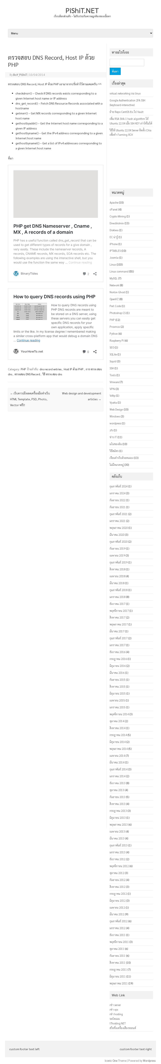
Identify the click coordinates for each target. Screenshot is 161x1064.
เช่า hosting (116, 1014)
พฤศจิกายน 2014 (119, 714)
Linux (113, 264)
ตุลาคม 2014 (117, 721)
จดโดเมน (115, 1018)
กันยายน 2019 (117, 548)
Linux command (119, 271)
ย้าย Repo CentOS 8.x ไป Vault (126, 112)
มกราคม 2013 (117, 852)
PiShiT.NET (82, 10)
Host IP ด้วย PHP (73, 369)
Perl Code (115, 306)
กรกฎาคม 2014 (118, 735)
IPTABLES (115, 250)
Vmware (114, 382)
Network (114, 285)
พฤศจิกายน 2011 (119, 942)
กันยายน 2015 (117, 679)
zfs (111, 430)
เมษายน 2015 (117, 700)
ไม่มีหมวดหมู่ (117, 464)
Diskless (114, 230)
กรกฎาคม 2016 (118, 659)
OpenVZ (114, 299)
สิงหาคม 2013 (117, 804)
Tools (113, 375)
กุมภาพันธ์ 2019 (118, 562)
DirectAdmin (117, 223)
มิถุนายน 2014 (118, 742)
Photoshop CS (118, 313)
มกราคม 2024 (117, 493)
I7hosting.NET (118, 1023)
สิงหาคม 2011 (117, 962)
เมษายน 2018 (117, 576)
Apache (114, 202)
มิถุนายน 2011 (118, 976)
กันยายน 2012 (117, 880)
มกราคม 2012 (117, 928)
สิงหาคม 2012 (117, 886)
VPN (112, 389)
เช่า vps (114, 1009)
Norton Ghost (117, 292)
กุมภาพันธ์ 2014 (118, 769)
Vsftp (112, 395)
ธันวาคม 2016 (117, 652)
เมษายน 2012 (117, 907)
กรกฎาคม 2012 (118, 893)
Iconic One (111, 1060)
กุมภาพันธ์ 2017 (118, 638)
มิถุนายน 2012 (118, 900)
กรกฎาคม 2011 (118, 969)
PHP (23, 369)
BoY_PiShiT (20, 74)
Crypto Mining (118, 216)
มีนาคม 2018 (117, 583)
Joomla (114, 257)
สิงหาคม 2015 (117, 686)
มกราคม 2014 (117, 776)
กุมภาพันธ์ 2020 (118, 541)
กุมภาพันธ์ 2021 (118, 514)
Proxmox (115, 326)
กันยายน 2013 (117, 797)
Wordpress (149, 1060)
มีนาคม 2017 (117, 631)
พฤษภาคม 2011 (119, 983)
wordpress (115, 423)
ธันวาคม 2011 (117, 935)
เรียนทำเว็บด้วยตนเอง (121, 458)
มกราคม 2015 (117, 707)
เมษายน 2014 (117, 755)
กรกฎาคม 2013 (118, 810)
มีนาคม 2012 (117, 914)
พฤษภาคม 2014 (119, 748)
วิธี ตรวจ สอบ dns (52, 374)
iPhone (114, 244)
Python (114, 333)
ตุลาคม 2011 (117, 948)
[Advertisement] (55, 623)
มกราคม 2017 (117, 645)
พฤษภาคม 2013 (119, 824)
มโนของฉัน (116, 444)
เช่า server (115, 1005)
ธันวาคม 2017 (117, 604)
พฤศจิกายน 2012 (119, 866)
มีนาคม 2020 (117, 534)
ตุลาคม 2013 (117, 790)
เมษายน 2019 (117, 555)
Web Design (116, 409)
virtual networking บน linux (125, 93)
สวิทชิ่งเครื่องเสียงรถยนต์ (123, 1028)
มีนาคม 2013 (117, 838)
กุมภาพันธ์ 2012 (118, 921)
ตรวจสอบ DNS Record (27, 374)
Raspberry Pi (117, 340)
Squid (113, 361)
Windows (115, 416)
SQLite (113, 354)
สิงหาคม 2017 (117, 617)
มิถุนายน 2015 (118, 693)
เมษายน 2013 (117, 831)
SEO (112, 347)
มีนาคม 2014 (117, 762)
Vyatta (113, 402)
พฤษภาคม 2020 (119, 527)
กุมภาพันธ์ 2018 (118, 590)
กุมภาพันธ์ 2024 (118, 486)
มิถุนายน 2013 (118, 817)
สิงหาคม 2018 (117, 569)
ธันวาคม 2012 (117, 859)
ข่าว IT (113, 437)
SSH (112, 368)
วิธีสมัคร (114, 451)
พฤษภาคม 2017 (119, 624)
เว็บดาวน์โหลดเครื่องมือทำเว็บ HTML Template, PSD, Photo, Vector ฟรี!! (30, 399)
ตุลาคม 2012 (117, 873)
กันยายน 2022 (117, 500)
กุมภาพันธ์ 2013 (118, 845)
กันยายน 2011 (117, 955)
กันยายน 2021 (117, 507)
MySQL (113, 278)
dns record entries (50, 369)
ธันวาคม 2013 (117, 783)
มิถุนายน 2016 (118, 666)
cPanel (114, 209)
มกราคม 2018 (117, 597)
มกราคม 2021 (117, 521)
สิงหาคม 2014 (117, 728)
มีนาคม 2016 (117, 672)
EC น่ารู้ (114, 237)
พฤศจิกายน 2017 (119, 610)
